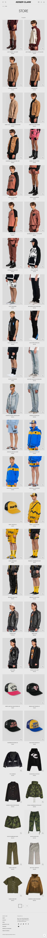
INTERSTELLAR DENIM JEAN (34, 415)
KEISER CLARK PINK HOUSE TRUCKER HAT (12, 706)
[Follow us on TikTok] (21, 924)
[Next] (27, 906)
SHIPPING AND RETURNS (6, 928)
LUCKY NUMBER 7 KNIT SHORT (12, 52)
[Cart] (44, 2)
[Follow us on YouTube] (18, 926)
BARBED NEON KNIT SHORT (34, 161)
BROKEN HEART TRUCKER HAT (34, 706)
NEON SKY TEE (12, 233)
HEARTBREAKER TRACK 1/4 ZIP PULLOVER (34, 233)
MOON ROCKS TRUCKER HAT (34, 742)
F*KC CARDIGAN (13, 774)
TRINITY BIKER (12, 670)
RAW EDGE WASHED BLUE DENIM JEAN (34, 379)
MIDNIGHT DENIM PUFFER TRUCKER (12, 805)
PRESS (3, 922)
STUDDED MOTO (13, 633)
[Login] (41, 2)
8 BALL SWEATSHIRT (34, 270)
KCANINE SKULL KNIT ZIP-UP (34, 774)
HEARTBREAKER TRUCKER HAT (12, 742)
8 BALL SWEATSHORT (12, 306)
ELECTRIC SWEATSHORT (12, 379)
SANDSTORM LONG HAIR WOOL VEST (12, 161)
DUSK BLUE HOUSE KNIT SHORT (12, 451)
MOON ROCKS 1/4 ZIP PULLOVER (13, 488)
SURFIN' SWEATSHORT (13, 561)
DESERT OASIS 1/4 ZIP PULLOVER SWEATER (12, 124)
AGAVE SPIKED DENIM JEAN (34, 342)
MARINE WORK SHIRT (12, 899)
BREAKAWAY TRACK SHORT (34, 597)
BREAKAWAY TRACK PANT (12, 597)
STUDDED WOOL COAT (34, 670)
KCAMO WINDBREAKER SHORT (12, 836)
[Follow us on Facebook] (28, 924)
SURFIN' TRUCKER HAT (13, 524)
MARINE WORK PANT (12, 867)
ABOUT (3, 918)
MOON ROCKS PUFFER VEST (34, 451)
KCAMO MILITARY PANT (34, 836)
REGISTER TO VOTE (5, 924)
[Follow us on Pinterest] (26, 924)
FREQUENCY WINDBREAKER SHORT (34, 561)
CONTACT (4, 920)
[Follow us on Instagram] (18, 924)
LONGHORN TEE (34, 88)
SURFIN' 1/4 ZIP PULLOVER (34, 524)
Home (3, 6)
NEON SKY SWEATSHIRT (12, 197)
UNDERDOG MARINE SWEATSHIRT (34, 899)
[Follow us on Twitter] (23, 924)
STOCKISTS (4, 926)
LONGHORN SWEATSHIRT (12, 88)
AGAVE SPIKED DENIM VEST (13, 342)
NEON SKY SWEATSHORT (34, 197)
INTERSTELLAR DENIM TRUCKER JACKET (13, 415)
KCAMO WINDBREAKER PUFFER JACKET (34, 805)
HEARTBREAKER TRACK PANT (13, 270)
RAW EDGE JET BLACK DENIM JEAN (34, 306)
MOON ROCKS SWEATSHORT (34, 488)
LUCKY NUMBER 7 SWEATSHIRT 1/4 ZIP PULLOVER (34, 52)
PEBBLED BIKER (34, 633)
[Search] (5, 2)
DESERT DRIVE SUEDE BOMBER (34, 124)
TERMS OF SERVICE (5, 930)
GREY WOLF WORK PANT (34, 867)
